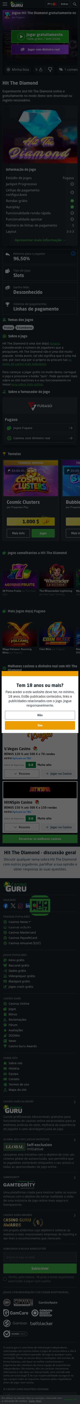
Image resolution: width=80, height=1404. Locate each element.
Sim (40, 725)
